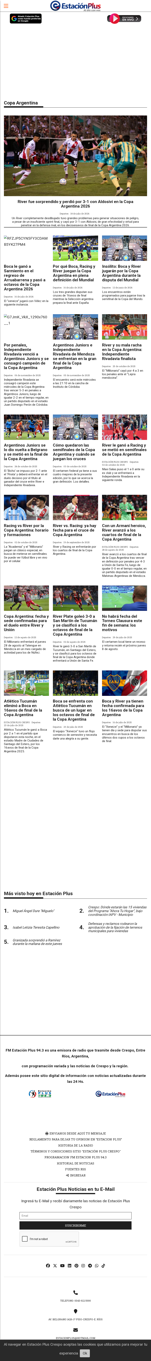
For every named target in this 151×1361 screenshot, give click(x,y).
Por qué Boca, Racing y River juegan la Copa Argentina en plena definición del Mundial (74, 273)
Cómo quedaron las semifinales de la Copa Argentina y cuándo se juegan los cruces (74, 452)
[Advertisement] (75, 64)
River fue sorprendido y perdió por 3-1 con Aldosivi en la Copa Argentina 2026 (75, 204)
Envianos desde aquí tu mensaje (77, 1133)
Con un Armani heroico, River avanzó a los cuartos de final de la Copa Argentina (124, 532)
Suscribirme (75, 1225)
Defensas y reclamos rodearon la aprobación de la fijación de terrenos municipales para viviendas (115, 927)
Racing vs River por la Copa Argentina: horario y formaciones (26, 530)
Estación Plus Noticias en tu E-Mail (76, 1189)
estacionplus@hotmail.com (75, 1338)
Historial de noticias (75, 1163)
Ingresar (77, 1175)
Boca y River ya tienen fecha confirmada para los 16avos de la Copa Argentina (123, 708)
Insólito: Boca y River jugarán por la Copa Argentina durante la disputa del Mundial (121, 273)
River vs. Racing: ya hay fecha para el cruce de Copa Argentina (74, 530)
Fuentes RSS (75, 1169)
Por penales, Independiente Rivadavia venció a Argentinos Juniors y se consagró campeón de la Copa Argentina (26, 356)
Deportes (64, 213)
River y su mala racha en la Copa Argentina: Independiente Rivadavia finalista (122, 352)
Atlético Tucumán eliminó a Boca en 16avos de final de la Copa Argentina (23, 708)
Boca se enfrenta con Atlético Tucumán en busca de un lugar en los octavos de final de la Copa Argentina (74, 710)
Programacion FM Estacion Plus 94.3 (75, 1157)
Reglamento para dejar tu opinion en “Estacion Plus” (75, 1139)
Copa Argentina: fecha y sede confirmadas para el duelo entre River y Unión (26, 623)
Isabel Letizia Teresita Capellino (36, 927)
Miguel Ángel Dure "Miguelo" (33, 911)
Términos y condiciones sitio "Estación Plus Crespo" (75, 1151)
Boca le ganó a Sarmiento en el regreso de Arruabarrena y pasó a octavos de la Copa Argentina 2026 (24, 277)
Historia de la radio (75, 1145)
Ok (85, 1353)
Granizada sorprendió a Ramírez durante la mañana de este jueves (37, 942)
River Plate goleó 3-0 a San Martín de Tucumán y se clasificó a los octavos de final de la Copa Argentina (75, 625)
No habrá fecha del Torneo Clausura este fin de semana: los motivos (122, 623)
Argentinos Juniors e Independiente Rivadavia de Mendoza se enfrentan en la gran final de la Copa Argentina (74, 356)
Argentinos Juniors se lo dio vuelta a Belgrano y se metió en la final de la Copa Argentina (26, 452)
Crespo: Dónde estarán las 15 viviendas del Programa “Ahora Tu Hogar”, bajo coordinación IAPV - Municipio (117, 911)
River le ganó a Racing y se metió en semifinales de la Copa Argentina (124, 450)
